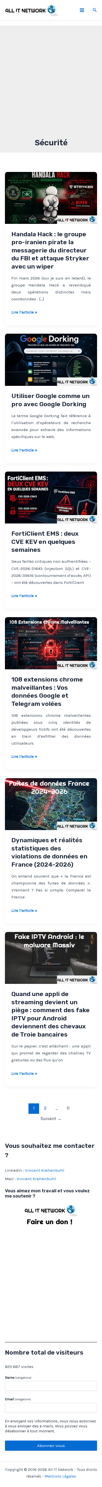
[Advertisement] (51, 83)
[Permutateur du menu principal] (82, 10)
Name (18, 1377)
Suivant (51, 1118)
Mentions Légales (60, 1476)
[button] (95, 10)
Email (18, 1399)
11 (68, 1108)
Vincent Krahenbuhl (44, 1170)
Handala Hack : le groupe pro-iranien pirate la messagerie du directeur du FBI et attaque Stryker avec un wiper (50, 250)
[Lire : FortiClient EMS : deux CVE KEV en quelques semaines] (51, 496)
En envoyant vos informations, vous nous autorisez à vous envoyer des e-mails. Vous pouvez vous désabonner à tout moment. (50, 1426)
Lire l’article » (24, 312)
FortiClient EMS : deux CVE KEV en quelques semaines (44, 541)
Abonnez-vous (51, 1445)
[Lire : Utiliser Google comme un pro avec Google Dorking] (51, 359)
